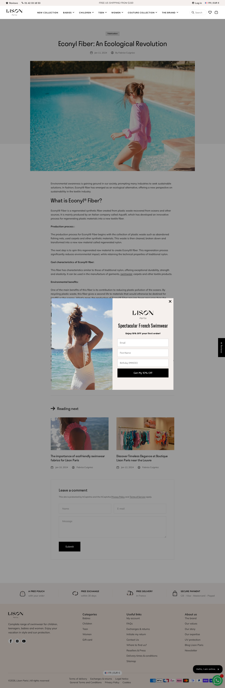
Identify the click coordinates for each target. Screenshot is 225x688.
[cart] (216, 12)
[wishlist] (210, 12)
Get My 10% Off (143, 372)
